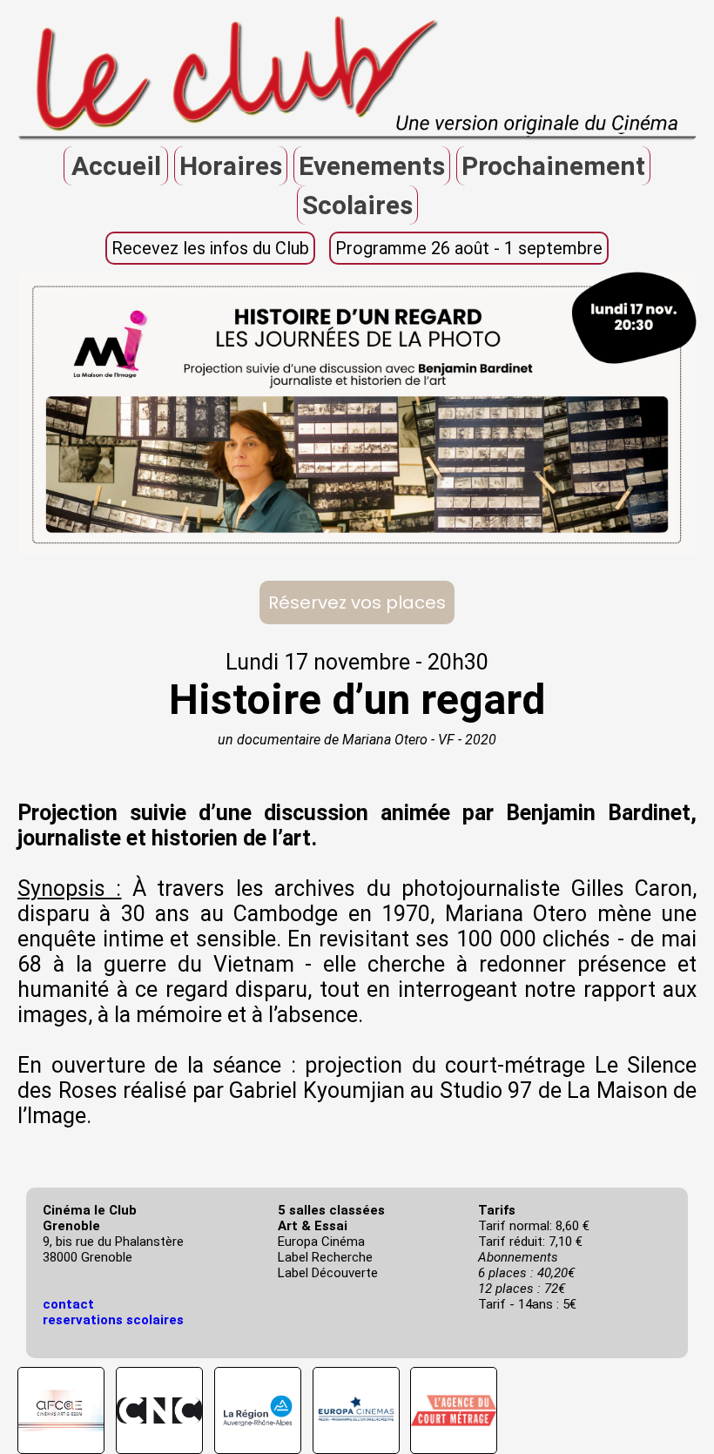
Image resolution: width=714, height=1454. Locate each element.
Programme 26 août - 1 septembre (469, 248)
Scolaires (357, 205)
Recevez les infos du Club (210, 248)
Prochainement (553, 166)
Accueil (116, 166)
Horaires (230, 166)
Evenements (372, 166)
